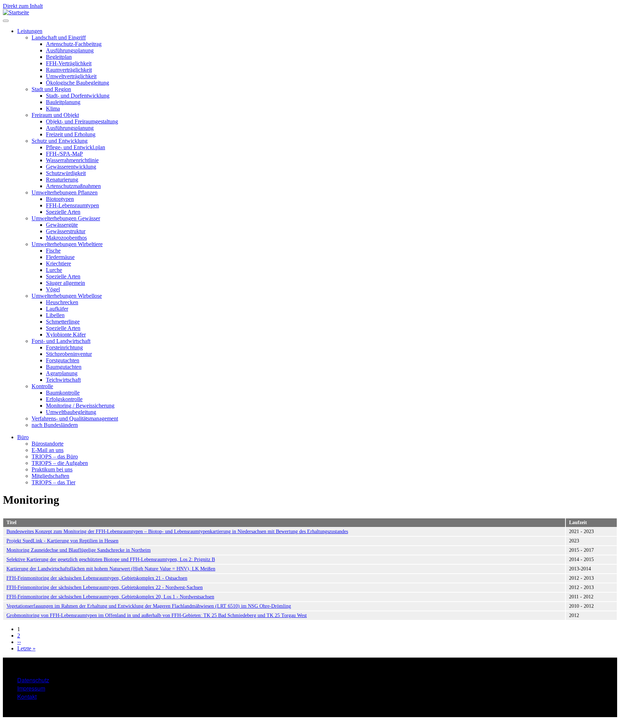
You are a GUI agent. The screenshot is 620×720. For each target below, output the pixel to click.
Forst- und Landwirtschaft (61, 341)
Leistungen (29, 31)
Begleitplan (59, 57)
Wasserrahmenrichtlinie (72, 160)
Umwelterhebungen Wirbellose (67, 296)
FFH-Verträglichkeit (68, 63)
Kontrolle (42, 386)
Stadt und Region (51, 89)
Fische (53, 251)
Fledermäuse (60, 257)
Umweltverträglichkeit (71, 76)
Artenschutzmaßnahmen (73, 186)
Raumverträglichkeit (69, 70)
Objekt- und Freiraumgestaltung (82, 121)
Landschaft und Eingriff (59, 37)
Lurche (54, 270)
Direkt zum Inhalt (23, 6)
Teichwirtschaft (63, 380)
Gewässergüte (62, 225)
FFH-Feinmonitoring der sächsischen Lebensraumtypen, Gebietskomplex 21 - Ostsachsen (96, 578)
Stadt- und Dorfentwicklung (77, 96)
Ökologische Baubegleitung (77, 83)
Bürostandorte (48, 444)
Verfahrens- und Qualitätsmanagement (75, 418)
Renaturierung (62, 180)
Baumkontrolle (63, 393)
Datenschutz (33, 680)
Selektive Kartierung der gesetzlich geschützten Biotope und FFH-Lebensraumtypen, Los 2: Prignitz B (110, 559)
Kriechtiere (58, 263)
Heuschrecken (62, 302)
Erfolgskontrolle (64, 399)
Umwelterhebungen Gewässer (66, 218)
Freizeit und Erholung (70, 134)
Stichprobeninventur (69, 354)
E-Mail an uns (48, 450)
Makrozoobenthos (66, 238)
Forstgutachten (62, 360)
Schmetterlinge (63, 322)
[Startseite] (16, 12)
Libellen (55, 315)
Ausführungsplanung (70, 50)
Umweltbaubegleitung (71, 412)
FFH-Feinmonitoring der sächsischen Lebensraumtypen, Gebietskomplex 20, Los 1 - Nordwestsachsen (110, 596)
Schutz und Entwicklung (60, 141)
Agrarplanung (62, 373)
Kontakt (27, 696)
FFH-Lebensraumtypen (72, 205)
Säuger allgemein (65, 283)
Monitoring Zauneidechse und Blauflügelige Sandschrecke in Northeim (78, 550)
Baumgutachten (63, 367)
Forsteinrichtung (64, 347)
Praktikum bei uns (52, 469)
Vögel (53, 289)
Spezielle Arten (63, 212)
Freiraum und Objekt (55, 115)
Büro (23, 437)
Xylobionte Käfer (66, 334)
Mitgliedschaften (50, 476)
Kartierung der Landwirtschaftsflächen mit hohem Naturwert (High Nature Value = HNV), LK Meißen (110, 568)
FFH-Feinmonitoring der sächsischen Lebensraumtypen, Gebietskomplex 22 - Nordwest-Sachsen (104, 587)
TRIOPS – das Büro (55, 456)
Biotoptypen (60, 199)
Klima (53, 108)
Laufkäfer (57, 309)
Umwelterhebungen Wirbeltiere (67, 244)
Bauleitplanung (63, 102)
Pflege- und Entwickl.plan (75, 147)
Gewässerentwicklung (71, 167)
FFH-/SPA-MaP (64, 154)
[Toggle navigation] (6, 21)
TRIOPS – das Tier (53, 482)
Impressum (31, 688)
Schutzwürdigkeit (66, 173)
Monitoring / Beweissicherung (80, 406)
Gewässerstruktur (65, 231)
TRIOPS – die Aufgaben (60, 463)
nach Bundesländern (55, 425)
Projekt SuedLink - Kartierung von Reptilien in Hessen (62, 540)
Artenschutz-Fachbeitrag (74, 44)
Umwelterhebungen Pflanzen (65, 192)
